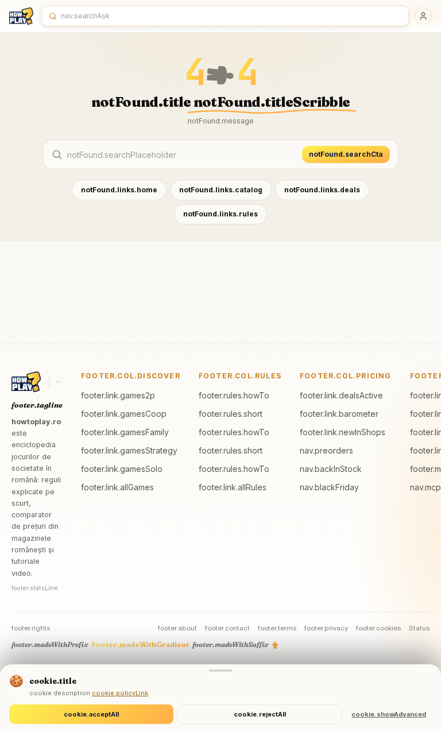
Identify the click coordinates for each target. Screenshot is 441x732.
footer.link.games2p (118, 395)
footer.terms (277, 628)
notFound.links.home (119, 189)
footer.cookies (378, 628)
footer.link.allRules (232, 487)
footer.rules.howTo (234, 395)
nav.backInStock (331, 469)
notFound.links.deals (322, 189)
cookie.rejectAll (260, 714)
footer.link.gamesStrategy (129, 450)
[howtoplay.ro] (21, 16)
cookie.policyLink (120, 693)
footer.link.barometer (339, 414)
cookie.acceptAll (91, 714)
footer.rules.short (230, 414)
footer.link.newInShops (342, 432)
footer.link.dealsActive (341, 395)
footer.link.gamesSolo (122, 469)
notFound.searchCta (346, 154)
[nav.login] (423, 16)
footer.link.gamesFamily (125, 432)
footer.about (177, 628)
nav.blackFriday (329, 487)
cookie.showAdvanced (388, 714)
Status (419, 628)
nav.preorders (326, 450)
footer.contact (227, 628)
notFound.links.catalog (220, 189)
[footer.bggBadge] (60, 382)
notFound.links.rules (220, 214)
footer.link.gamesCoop (124, 414)
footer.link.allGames (117, 487)
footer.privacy (326, 628)
